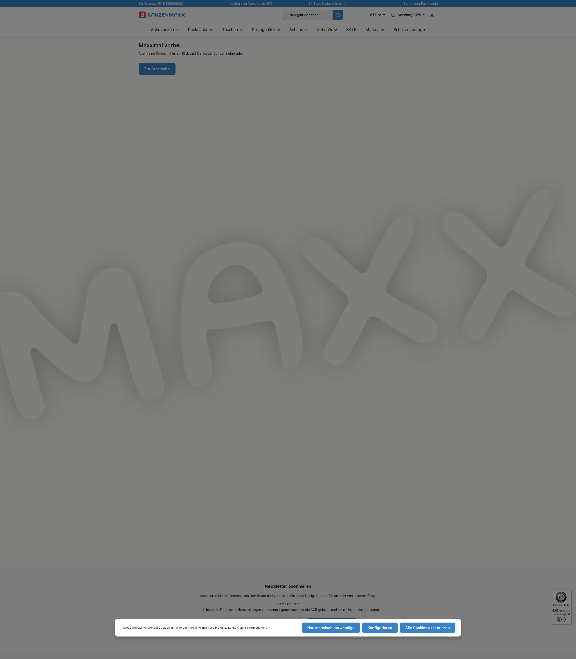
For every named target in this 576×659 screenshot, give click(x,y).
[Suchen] (338, 15)
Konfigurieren (380, 627)
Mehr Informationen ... (253, 627)
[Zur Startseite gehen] (162, 15)
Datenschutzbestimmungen (240, 610)
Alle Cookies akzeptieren (427, 627)
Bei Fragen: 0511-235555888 (160, 3)
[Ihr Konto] (432, 14)
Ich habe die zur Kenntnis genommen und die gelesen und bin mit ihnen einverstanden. (290, 610)
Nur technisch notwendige (331, 627)
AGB (314, 610)
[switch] (561, 619)
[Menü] (569, 592)
